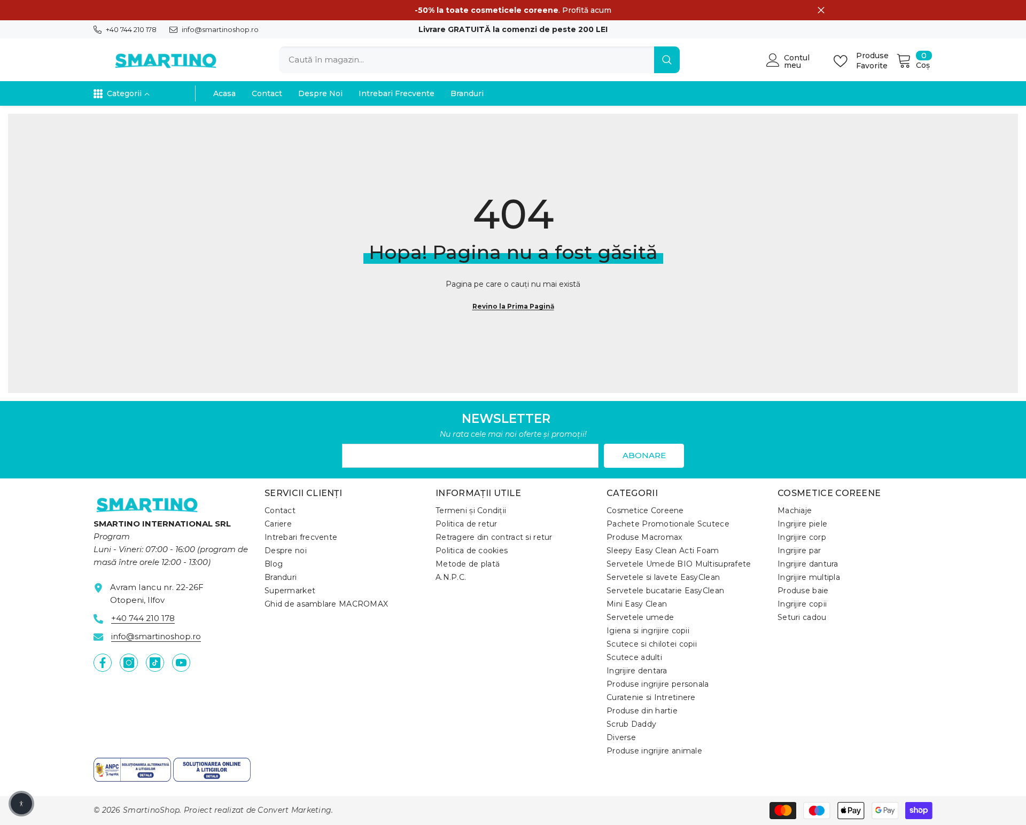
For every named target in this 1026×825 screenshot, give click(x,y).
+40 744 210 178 (131, 29)
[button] (21, 803)
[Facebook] (103, 663)
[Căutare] (479, 59)
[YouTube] (181, 663)
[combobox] (466, 59)
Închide (821, 10)
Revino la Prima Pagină (513, 306)
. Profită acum (513, 10)
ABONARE (644, 455)
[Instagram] (129, 663)
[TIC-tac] (155, 663)
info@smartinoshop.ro (220, 29)
